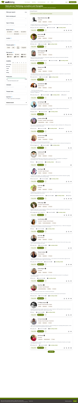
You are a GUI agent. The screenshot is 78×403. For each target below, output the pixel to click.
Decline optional (68, 401)
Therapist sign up (73, 2)
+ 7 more (53, 339)
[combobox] (16, 40)
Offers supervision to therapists (13, 98)
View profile (33, 30)
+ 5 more (50, 87)
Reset (26, 12)
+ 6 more (50, 21)
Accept (75, 401)
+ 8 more (50, 322)
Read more (31, 401)
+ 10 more (50, 38)
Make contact (40, 30)
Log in (66, 2)
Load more (51, 351)
